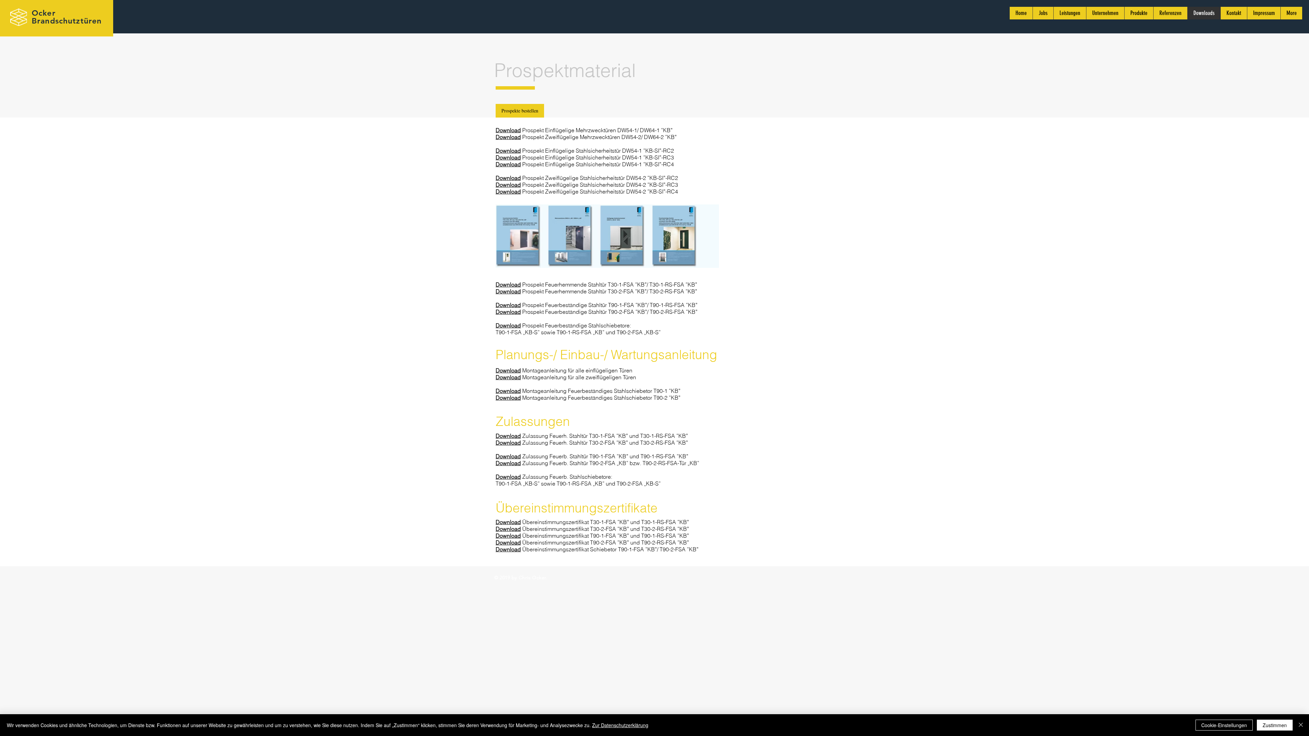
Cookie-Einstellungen (1224, 725)
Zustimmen (1275, 725)
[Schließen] (1301, 725)
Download (508, 130)
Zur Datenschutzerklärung (620, 725)
